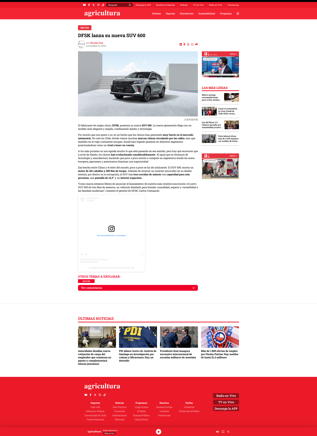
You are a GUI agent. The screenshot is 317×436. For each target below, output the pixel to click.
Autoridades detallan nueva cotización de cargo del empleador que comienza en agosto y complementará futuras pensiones (94, 357)
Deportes (170, 13)
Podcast (184, 5)
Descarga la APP (143, 5)
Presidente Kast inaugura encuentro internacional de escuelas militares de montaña (178, 354)
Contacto (164, 411)
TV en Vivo (198, 5)
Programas (226, 13)
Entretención (187, 13)
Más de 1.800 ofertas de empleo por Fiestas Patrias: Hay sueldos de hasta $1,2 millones (219, 354)
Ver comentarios (91, 288)
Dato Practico (119, 407)
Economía (119, 411)
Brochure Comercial (165, 5)
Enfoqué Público (141, 415)
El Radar (141, 411)
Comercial (189, 407)
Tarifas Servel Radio (189, 411)
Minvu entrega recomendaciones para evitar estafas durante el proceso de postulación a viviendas (212, 97)
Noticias (156, 13)
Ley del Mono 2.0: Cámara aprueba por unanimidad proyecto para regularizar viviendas (212, 125)
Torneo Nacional (95, 419)
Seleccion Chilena (95, 411)
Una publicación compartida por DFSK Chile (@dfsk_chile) (111, 268)
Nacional (119, 419)
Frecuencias (233, 5)
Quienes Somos (164, 407)
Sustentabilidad (206, 13)
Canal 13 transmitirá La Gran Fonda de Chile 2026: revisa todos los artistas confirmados (227, 111)
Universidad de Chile (95, 415)
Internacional (120, 415)
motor (86, 281)
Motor (84, 27)
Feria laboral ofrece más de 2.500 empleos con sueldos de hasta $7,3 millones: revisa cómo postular (228, 138)
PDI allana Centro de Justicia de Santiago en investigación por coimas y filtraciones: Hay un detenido (137, 355)
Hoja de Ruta (141, 419)
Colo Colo (95, 407)
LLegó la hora (141, 407)
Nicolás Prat (96, 42)
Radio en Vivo (215, 5)
